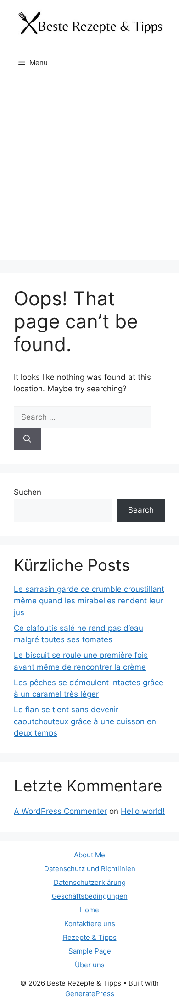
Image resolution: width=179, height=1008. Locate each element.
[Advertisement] (89, 170)
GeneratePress (89, 993)
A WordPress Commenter (60, 811)
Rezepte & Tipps (90, 937)
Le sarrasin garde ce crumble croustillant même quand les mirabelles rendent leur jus (89, 601)
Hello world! (143, 811)
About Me (89, 855)
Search (141, 510)
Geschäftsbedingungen (90, 896)
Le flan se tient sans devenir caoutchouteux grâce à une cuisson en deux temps (85, 721)
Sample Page (89, 951)
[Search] (27, 439)
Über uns (90, 964)
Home (89, 909)
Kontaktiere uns (89, 923)
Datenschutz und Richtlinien (89, 868)
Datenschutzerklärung (90, 882)
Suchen (27, 492)
